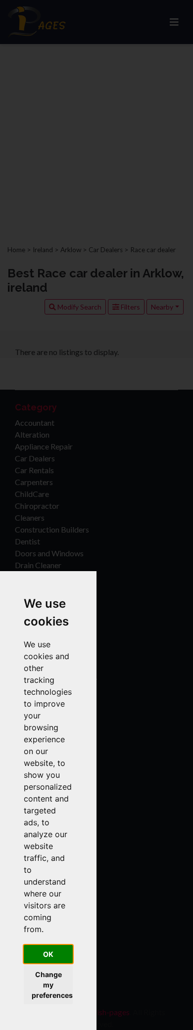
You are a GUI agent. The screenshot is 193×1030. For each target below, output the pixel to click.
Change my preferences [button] (52, 984)
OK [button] (48, 954)
